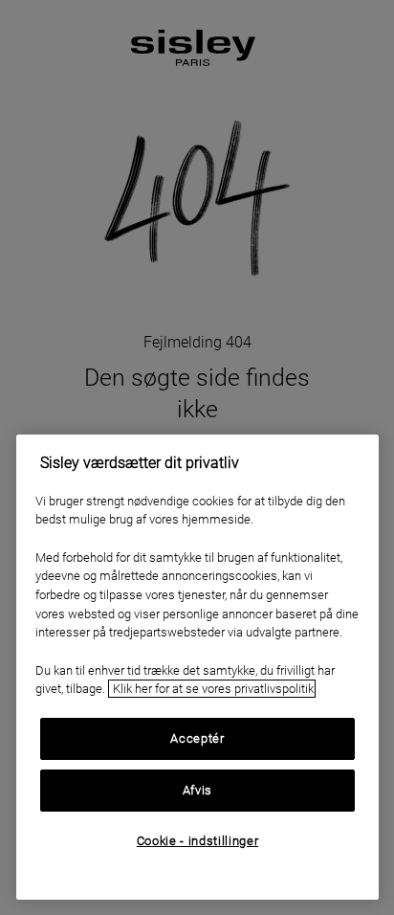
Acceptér (197, 738)
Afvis (197, 790)
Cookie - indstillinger (197, 841)
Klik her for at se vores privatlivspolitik (212, 688)
